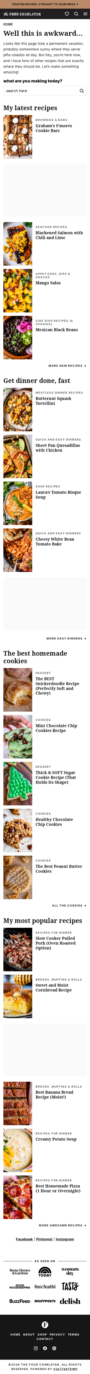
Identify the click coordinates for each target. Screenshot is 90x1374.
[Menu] (85, 14)
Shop (42, 1334)
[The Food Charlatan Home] (22, 14)
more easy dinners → (66, 638)
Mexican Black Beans (57, 329)
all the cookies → (69, 905)
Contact (45, 1339)
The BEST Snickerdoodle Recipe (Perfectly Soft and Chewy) (57, 686)
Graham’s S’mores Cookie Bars (54, 128)
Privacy (57, 1334)
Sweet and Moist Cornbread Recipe (54, 987)
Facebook (24, 1239)
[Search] (76, 14)
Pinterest (44, 1239)
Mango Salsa (48, 283)
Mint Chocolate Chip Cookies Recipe (56, 728)
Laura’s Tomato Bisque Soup (58, 495)
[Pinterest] (54, 1348)
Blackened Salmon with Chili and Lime (59, 235)
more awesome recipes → (63, 1225)
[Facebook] (45, 1348)
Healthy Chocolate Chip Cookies (54, 822)
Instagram (65, 1239)
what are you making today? (32, 80)
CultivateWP (65, 1369)
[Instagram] (35, 1348)
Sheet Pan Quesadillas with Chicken (58, 448)
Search (81, 90)
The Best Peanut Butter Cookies (59, 869)
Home (8, 24)
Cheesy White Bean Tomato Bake (55, 541)
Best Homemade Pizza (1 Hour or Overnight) (58, 1188)
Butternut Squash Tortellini (53, 401)
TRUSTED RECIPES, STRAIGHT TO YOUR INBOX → (45, 4)
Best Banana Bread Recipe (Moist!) (54, 1094)
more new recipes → (68, 365)
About (29, 1334)
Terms (74, 1334)
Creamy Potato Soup (56, 1139)
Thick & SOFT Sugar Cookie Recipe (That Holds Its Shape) (56, 777)
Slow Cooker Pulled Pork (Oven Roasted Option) (56, 943)
